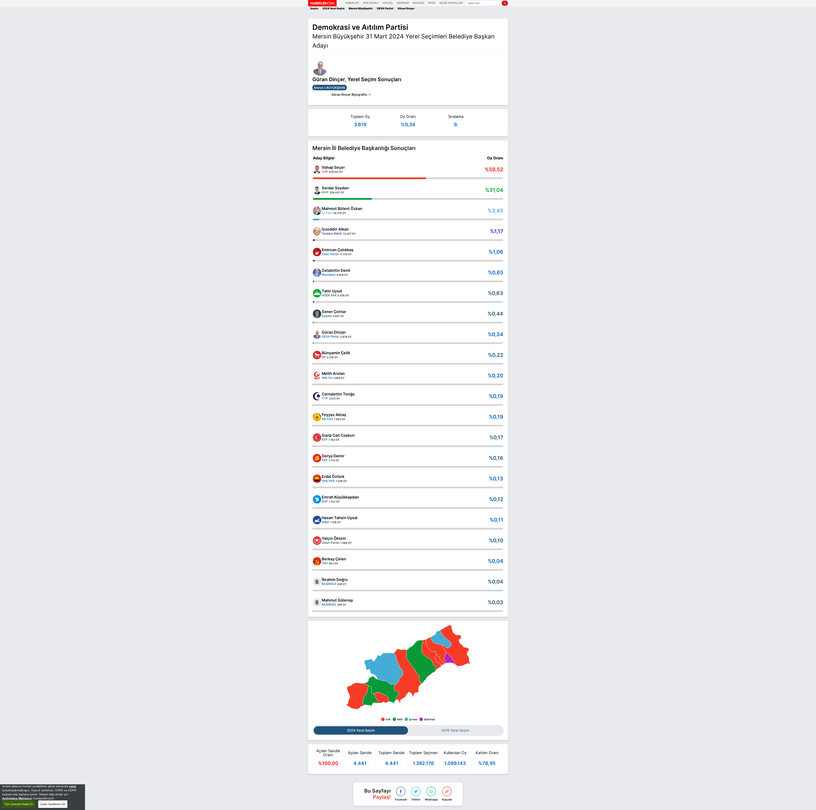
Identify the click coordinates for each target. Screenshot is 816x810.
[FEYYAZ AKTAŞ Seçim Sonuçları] (317, 417)
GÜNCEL (387, 2)
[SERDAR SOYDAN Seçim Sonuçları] (317, 190)
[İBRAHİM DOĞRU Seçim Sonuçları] (317, 582)
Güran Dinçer (334, 332)
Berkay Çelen (334, 559)
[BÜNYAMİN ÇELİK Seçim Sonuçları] (317, 355)
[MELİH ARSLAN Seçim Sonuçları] (317, 375)
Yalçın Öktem (334, 538)
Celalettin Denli (336, 270)
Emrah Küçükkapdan (340, 497)
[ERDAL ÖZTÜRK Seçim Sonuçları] (317, 478)
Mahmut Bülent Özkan (342, 208)
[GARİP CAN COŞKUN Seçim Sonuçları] (317, 437)
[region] (42, 797)
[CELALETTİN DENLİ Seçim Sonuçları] (317, 272)
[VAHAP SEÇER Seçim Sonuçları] (317, 169)
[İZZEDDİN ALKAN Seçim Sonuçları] (317, 231)
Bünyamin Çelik (336, 353)
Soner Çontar (334, 311)
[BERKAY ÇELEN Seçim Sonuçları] (317, 561)
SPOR (431, 2)
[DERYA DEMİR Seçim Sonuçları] (317, 458)
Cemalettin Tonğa (338, 394)
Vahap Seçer (333, 167)
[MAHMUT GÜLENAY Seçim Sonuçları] (317, 602)
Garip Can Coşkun (338, 435)
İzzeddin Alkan (335, 229)
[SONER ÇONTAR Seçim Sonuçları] (317, 314)
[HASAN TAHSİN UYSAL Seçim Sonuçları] (317, 520)
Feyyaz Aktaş (334, 414)
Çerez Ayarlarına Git (52, 804)
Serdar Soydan (335, 188)
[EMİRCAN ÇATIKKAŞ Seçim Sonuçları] (317, 252)
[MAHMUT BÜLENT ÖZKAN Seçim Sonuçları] (317, 211)
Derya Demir (333, 456)
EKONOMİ (403, 2)
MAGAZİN (418, 2)
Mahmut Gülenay (337, 600)
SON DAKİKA (370, 2)
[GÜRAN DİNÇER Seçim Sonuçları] (317, 334)
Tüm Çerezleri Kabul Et (18, 804)
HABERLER (352, 2)
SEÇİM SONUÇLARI (451, 2)
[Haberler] (322, 5)
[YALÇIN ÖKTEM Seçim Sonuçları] (317, 540)
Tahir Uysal (332, 291)
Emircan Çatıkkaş (337, 250)
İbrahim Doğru (335, 579)
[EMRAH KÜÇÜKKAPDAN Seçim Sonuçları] (317, 499)
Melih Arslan (333, 373)
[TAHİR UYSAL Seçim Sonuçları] (317, 293)
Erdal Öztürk (333, 476)
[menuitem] (381, 689)
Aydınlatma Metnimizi (17, 798)
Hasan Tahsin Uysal (339, 517)
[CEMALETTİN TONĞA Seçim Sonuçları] (317, 396)
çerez (72, 786)
